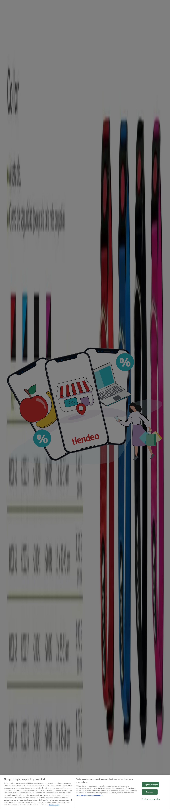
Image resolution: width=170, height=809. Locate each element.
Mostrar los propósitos (151, 799)
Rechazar (149, 792)
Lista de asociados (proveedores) (89, 795)
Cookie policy (54, 805)
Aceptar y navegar (150, 785)
